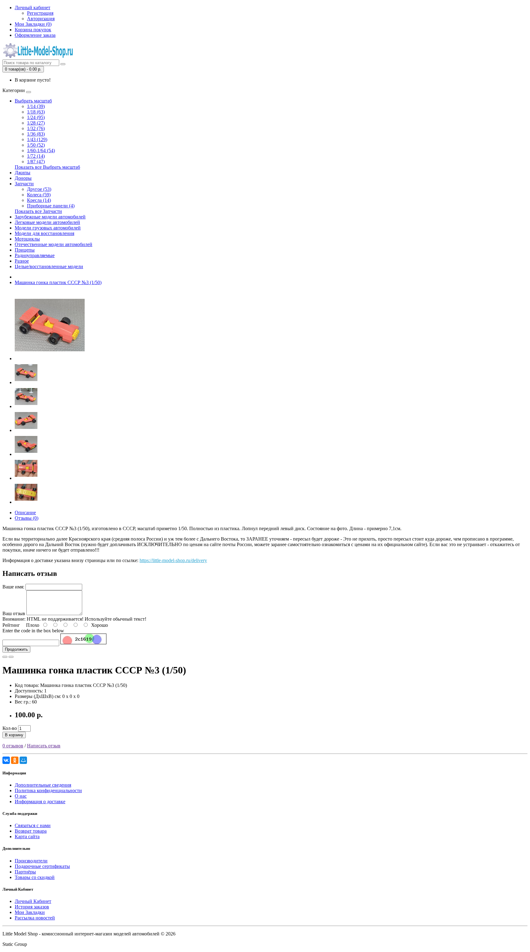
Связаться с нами (33, 825)
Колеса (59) (39, 194)
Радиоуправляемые (35, 255)
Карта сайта (27, 836)
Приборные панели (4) (51, 205)
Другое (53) (39, 189)
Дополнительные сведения (43, 785)
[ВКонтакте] (6, 760)
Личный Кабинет (33, 901)
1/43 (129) (37, 139)
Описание (25, 512)
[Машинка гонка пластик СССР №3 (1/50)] (50, 358)
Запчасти (24, 183)
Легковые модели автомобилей (47, 222)
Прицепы (25, 249)
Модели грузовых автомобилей (48, 227)
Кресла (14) (39, 200)
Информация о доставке (40, 801)
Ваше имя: (13, 586)
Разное (22, 261)
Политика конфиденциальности (48, 790)
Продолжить (16, 649)
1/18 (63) (36, 111)
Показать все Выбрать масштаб (47, 167)
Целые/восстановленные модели (49, 266)
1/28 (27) (36, 122)
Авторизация (41, 18)
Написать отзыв (43, 745)
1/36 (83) (36, 134)
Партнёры (25, 871)
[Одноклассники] (14, 760)
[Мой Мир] (23, 760)
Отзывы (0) (26, 518)
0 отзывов (12, 745)
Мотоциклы (27, 238)
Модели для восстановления (44, 233)
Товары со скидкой (35, 877)
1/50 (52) (36, 145)
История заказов (32, 906)
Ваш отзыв (13, 613)
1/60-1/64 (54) (41, 150)
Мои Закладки (30, 912)
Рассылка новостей (35, 917)
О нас (21, 796)
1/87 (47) (36, 161)
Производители (31, 860)
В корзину (14, 735)
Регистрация (40, 13)
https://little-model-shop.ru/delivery (173, 560)
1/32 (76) (36, 128)
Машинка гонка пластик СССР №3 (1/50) (58, 282)
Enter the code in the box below (33, 630)
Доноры (23, 178)
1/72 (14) (36, 156)
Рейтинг (11, 625)
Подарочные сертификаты (42, 866)
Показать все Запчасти (38, 211)
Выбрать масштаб (33, 100)
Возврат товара (31, 831)
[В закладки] (4, 657)
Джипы (22, 172)
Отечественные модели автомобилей (53, 244)
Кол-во (9, 728)
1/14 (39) (36, 106)
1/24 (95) (36, 117)
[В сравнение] (11, 657)
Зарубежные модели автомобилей (50, 216)
